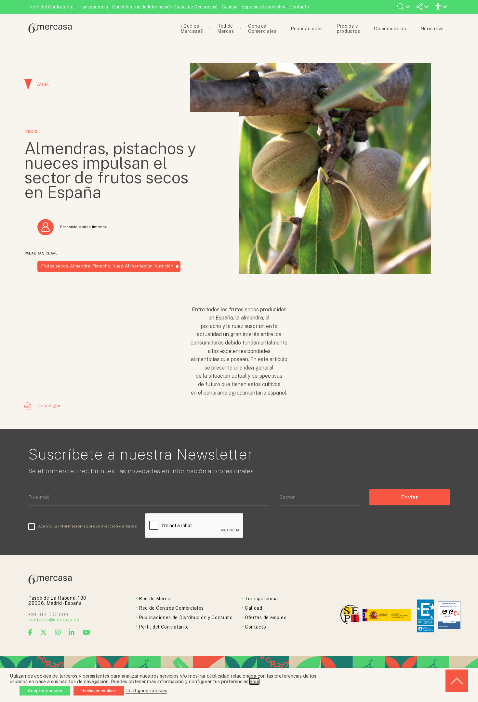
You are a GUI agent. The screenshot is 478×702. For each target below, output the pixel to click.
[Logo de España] (387, 615)
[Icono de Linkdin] (72, 632)
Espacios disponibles (263, 6)
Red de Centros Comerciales (171, 608)
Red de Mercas (156, 598)
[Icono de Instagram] (58, 632)
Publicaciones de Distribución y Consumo (185, 617)
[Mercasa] (50, 31)
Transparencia (93, 6)
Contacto (299, 6)
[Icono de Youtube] (86, 632)
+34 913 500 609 (48, 614)
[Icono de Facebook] (30, 632)
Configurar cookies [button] (146, 690)
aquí (254, 681)
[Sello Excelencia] (425, 616)
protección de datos (116, 526)
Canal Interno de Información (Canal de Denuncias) (165, 6)
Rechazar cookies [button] (99, 690)
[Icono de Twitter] (43, 632)
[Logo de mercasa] (351, 615)
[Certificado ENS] (449, 615)
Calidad (230, 6)
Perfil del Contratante (50, 6)
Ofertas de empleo (266, 617)
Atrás (43, 84)
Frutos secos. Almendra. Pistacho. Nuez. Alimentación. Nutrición (107, 265)
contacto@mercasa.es (53, 619)
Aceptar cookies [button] (45, 690)
